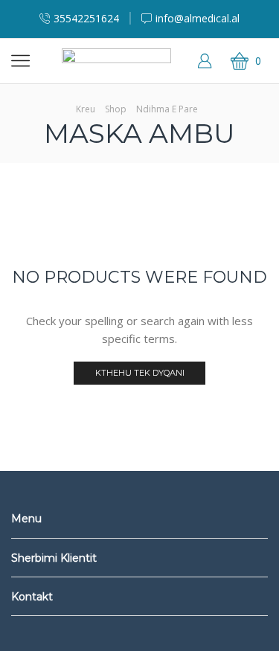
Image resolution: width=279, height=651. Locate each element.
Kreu (85, 109)
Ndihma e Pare (167, 109)
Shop (115, 109)
